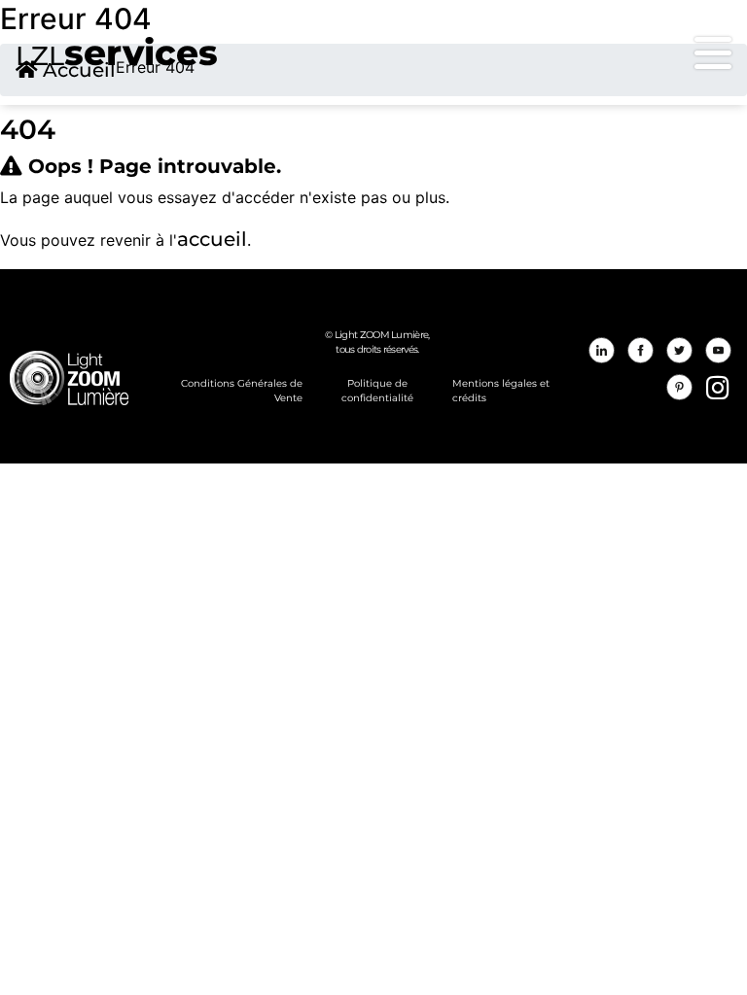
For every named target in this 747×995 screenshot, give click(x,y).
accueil (212, 239)
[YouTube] (717, 349)
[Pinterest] (679, 386)
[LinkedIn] (602, 349)
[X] (679, 349)
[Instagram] (717, 386)
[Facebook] (640, 349)
